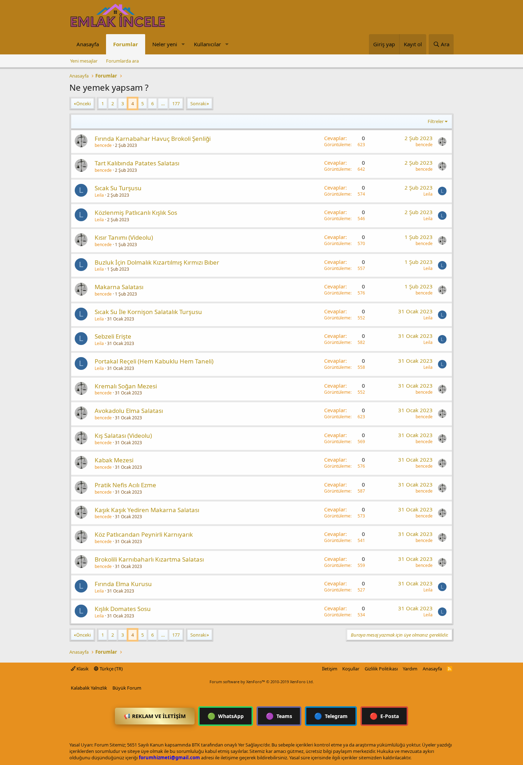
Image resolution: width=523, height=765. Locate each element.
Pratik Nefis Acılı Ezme (125, 485)
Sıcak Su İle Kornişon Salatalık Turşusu (148, 312)
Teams (279, 716)
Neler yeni (164, 44)
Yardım (410, 668)
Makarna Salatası (119, 287)
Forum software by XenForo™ (262, 681)
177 (176, 103)
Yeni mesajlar (83, 61)
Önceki (83, 103)
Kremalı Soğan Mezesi (126, 386)
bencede (103, 145)
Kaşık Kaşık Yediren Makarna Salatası (147, 510)
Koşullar (350, 668)
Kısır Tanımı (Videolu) (124, 237)
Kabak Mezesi (114, 460)
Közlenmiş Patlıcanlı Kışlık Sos (136, 212)
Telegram (331, 716)
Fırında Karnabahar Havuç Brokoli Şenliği (153, 138)
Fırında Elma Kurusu (123, 584)
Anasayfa (87, 44)
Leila (99, 195)
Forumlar (125, 44)
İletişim (329, 668)
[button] (183, 44)
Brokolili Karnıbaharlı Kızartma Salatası (149, 559)
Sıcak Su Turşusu (118, 188)
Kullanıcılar (207, 44)
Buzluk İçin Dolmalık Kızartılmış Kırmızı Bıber (157, 262)
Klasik (82, 668)
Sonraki (198, 103)
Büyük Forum (126, 688)
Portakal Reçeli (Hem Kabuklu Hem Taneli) (154, 361)
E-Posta (384, 716)
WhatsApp (225, 716)
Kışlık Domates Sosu (123, 609)
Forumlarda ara (122, 61)
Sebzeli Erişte (113, 336)
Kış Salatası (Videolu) (123, 435)
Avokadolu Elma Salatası (129, 411)
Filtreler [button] (436, 121)
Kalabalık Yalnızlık (89, 688)
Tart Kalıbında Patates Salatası (137, 163)
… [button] (163, 103)
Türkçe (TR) (111, 668)
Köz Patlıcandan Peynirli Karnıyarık (144, 534)
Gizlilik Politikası (381, 668)
